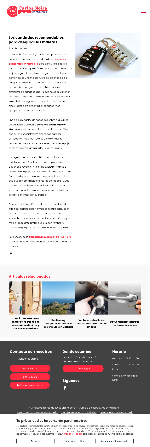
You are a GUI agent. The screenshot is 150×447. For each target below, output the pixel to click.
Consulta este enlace (72, 433)
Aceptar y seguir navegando (114, 441)
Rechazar (35, 441)
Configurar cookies (75, 441)
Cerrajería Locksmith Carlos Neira (50, 237)
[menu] (143, 11)
